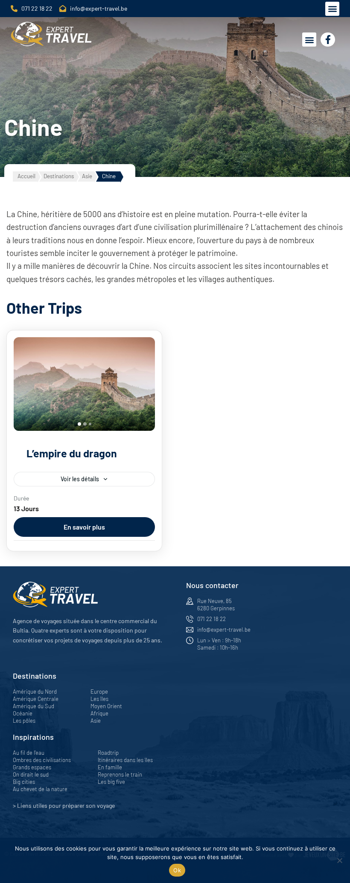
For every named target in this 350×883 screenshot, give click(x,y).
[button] (332, 9)
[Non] (339, 860)
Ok (177, 870)
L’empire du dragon (71, 453)
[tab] (79, 424)
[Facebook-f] (328, 39)
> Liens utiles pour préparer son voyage (64, 805)
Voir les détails (80, 479)
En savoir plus (84, 527)
